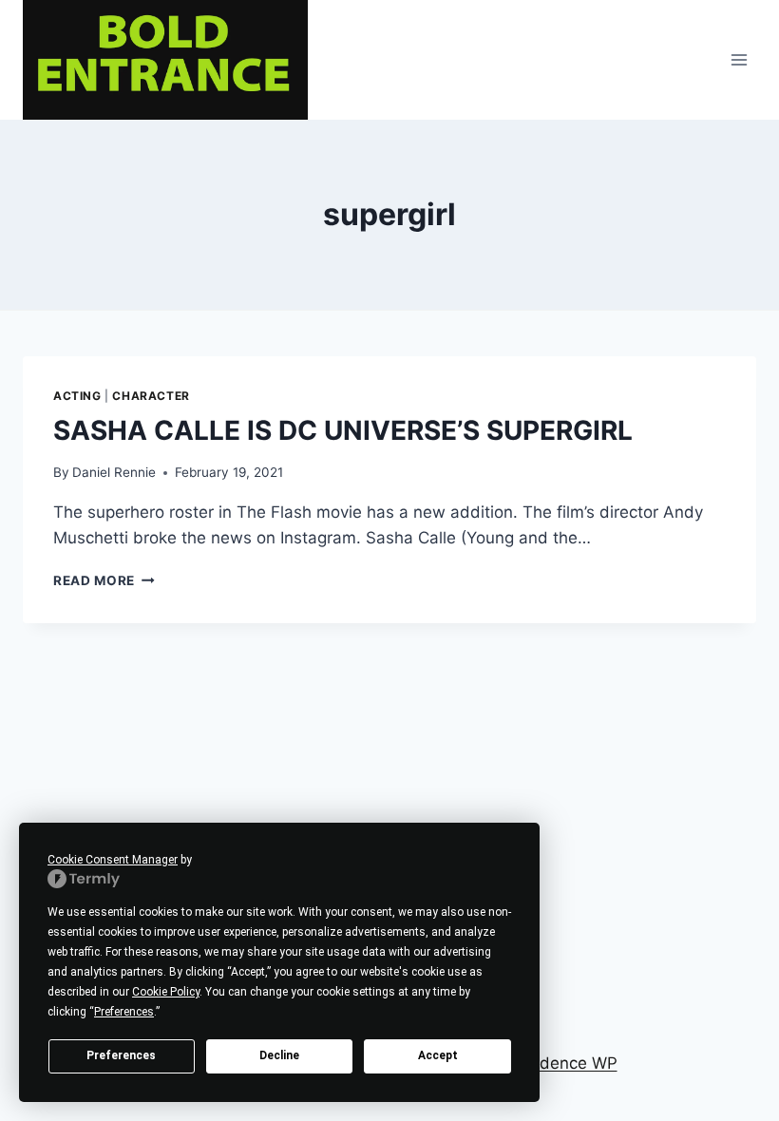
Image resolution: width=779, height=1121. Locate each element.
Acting (77, 396)
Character (150, 396)
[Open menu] (738, 59)
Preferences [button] (124, 1011)
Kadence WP (569, 1063)
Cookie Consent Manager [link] (113, 859)
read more (104, 580)
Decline (279, 1055)
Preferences (121, 1055)
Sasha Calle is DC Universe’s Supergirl (343, 430)
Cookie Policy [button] (166, 991)
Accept (438, 1055)
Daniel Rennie (114, 472)
